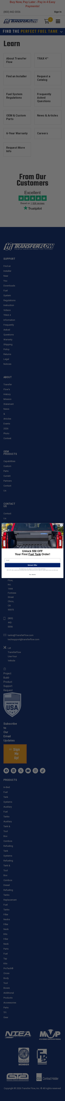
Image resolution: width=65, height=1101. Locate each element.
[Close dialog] (61, 525)
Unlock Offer (32, 565)
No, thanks (32, 574)
